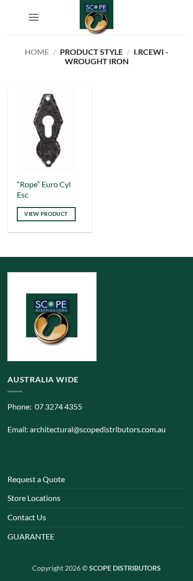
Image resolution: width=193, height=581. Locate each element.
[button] (34, 17)
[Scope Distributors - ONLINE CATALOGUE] (96, 17)
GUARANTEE (30, 536)
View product (46, 213)
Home (37, 51)
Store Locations (33, 497)
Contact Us (26, 517)
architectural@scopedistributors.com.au (98, 429)
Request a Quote (36, 479)
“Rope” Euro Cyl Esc (44, 189)
